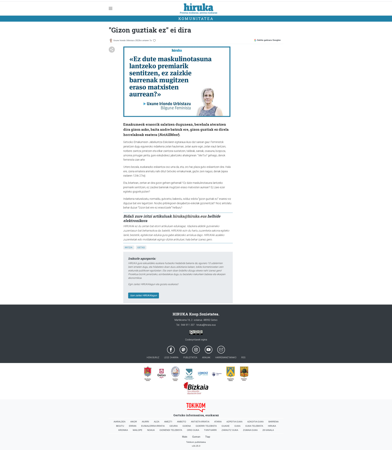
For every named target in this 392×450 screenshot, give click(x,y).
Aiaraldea (119, 421)
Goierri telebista (206, 426)
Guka (237, 426)
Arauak (206, 357)
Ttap (207, 436)
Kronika (123, 430)
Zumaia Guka (250, 430)
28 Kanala (268, 430)
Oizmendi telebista (171, 430)
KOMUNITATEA (196, 18)
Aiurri (145, 421)
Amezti (168, 421)
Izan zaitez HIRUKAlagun (143, 295)
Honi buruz (153, 357)
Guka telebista (254, 426)
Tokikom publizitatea (196, 442)
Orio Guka (193, 430)
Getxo (141, 247)
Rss (243, 357)
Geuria (174, 426)
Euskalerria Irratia (153, 426)
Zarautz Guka (230, 430)
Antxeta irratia (200, 421)
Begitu (120, 426)
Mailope (137, 430)
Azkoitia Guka (255, 421)
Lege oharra (171, 357)
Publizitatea (190, 357)
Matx (184, 436)
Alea (156, 421)
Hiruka (272, 426)
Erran (132, 426)
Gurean (196, 436)
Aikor (133, 421)
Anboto (181, 421)
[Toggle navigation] (110, 8)
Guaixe (226, 426)
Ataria (218, 421)
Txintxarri (210, 430)
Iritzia (128, 247)
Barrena (273, 421)
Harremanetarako (225, 357)
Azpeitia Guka (234, 421)
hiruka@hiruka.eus (189, 216)
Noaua (151, 430)
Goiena (187, 426)
